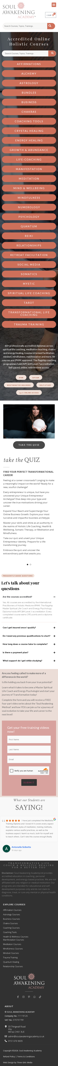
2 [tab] (30, 564)
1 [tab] (27, 564)
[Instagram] (23, 996)
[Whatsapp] (34, 996)
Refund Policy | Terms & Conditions (19, 1056)
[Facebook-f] (18, 996)
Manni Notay (18, 847)
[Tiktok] (40, 996)
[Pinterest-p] (29, 996)
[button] (54, 5)
